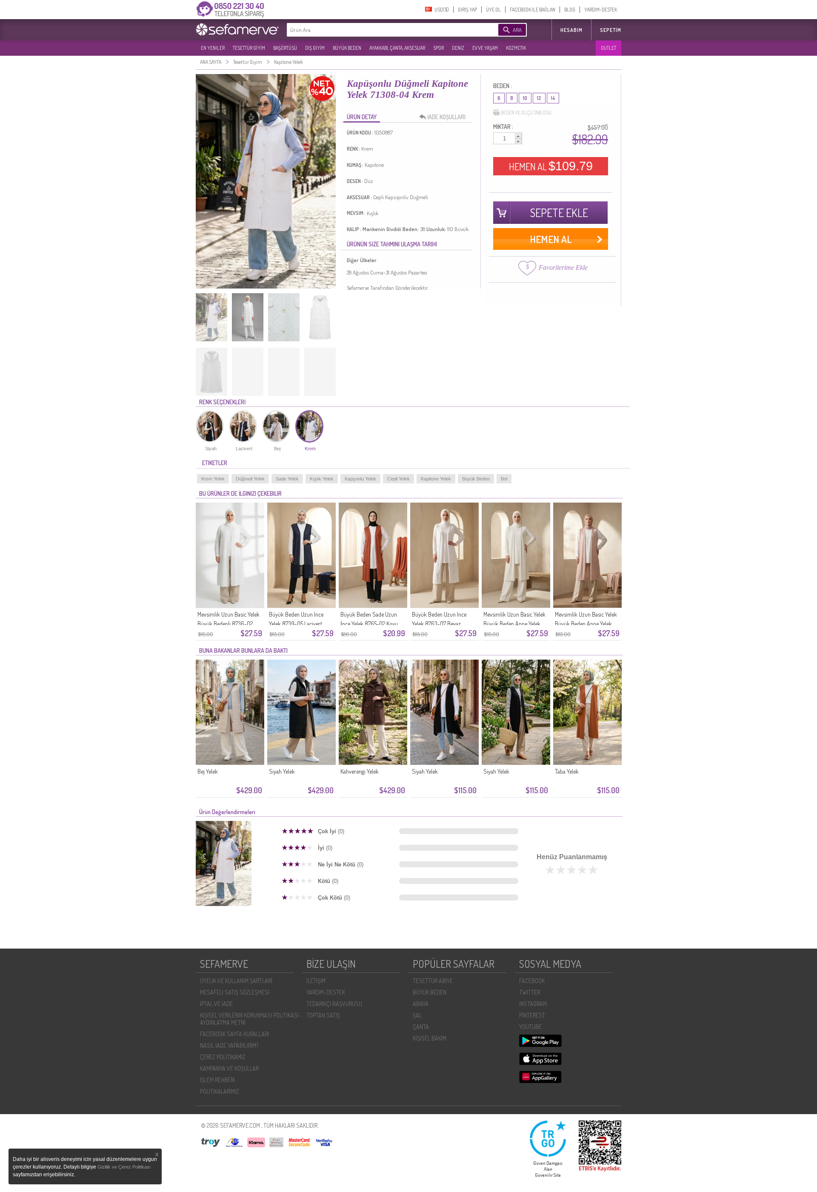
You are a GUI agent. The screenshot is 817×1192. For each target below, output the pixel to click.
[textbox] (379, 30)
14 (553, 98)
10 (525, 98)
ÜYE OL (493, 9)
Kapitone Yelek (436, 478)
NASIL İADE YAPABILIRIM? (229, 1045)
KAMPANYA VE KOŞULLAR (229, 1068)
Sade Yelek (287, 478)
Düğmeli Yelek (250, 478)
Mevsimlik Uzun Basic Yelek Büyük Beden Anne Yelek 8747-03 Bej (586, 624)
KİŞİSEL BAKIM (429, 1038)
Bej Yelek (207, 771)
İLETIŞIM (316, 980)
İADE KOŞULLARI (446, 116)
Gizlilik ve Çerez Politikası (124, 1166)
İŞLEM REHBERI (217, 1079)
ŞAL (417, 1015)
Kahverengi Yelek (359, 771)
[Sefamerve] (239, 29)
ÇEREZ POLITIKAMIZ (223, 1057)
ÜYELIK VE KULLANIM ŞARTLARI (236, 980)
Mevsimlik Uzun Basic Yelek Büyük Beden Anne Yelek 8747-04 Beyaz (514, 624)
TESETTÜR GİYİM (249, 48)
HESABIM (571, 30)
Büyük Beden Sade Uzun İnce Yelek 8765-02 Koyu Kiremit (369, 624)
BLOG (569, 9)
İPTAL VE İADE (216, 1003)
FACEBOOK (532, 980)
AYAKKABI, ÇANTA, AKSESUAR (397, 48)
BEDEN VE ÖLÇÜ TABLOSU (526, 112)
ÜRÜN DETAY (362, 116)
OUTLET (608, 48)
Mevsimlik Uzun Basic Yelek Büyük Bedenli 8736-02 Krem (228, 624)
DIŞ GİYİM (315, 48)
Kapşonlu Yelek (360, 478)
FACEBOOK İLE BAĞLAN (532, 9)
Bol (504, 478)
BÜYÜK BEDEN (347, 48)
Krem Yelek (213, 478)
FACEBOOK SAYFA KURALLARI (234, 1034)
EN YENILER (213, 48)
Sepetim (610, 30)
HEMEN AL (551, 166)
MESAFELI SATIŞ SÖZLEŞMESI (234, 992)
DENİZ (458, 48)
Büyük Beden (476, 478)
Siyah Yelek (282, 771)
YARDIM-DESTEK (600, 9)
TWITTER (529, 992)
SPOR (438, 48)
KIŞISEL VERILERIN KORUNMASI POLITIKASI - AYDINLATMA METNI (251, 1019)
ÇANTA (421, 1026)
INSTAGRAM (533, 1003)
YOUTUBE (530, 1026)
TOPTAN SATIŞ (323, 1015)
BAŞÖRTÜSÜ (285, 48)
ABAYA (420, 1003)
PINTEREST (532, 1015)
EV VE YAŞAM (485, 48)
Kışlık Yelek (322, 478)
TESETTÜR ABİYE (433, 980)
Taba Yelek (567, 771)
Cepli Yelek (398, 478)
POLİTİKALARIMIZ (219, 1091)
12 (539, 98)
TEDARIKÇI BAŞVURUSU (334, 1003)
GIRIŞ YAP (467, 9)
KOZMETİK (516, 48)
